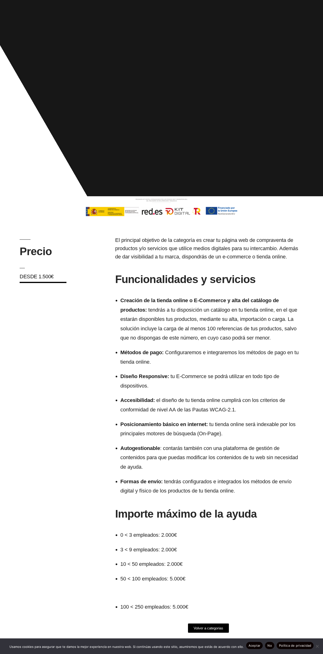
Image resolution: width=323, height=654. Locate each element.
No (269, 645)
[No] (317, 646)
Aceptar (255, 645)
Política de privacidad (295, 645)
